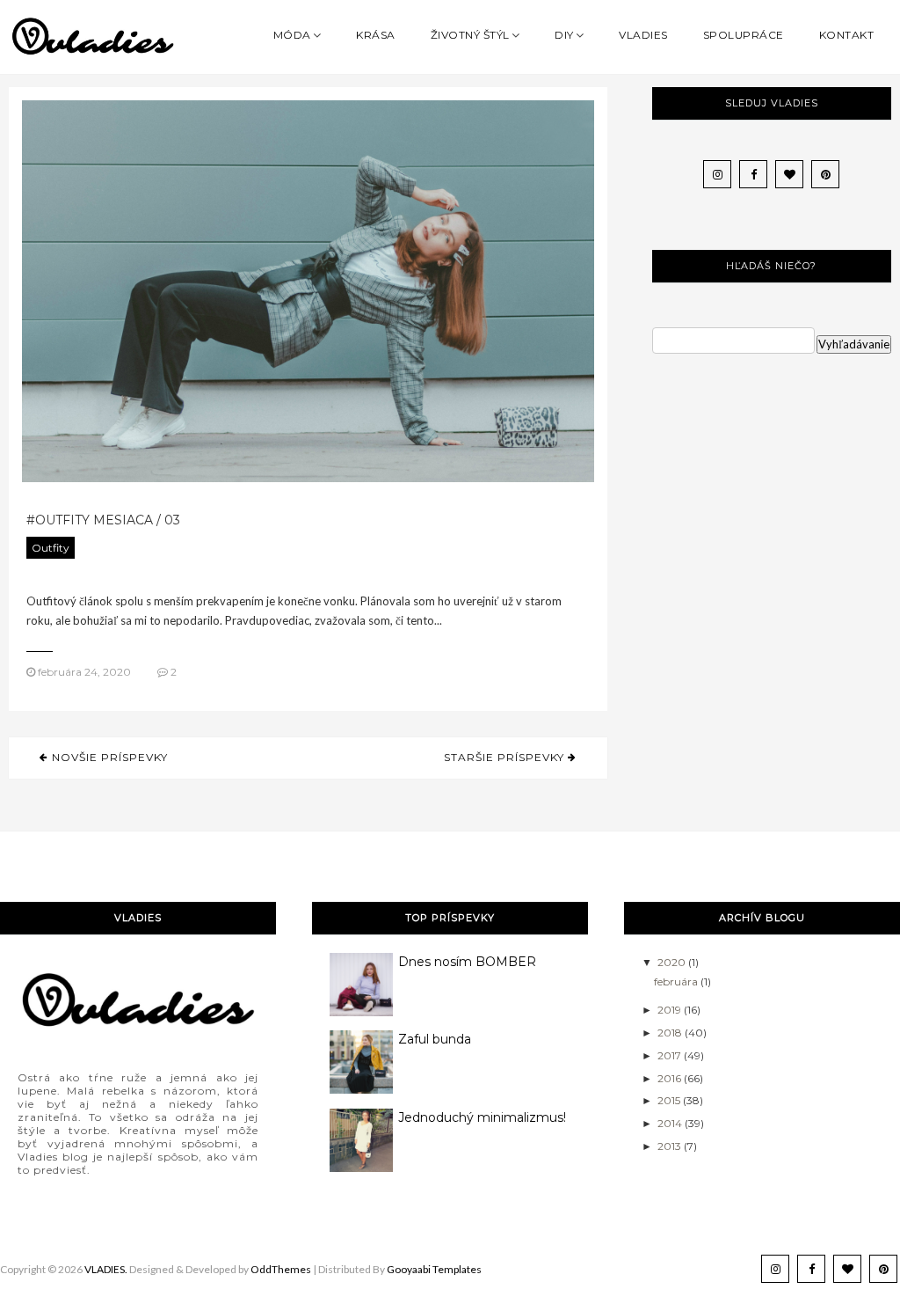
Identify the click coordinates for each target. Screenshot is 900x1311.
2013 (670, 1146)
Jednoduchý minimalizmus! (482, 1117)
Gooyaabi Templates (434, 1269)
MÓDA (292, 34)
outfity (50, 547)
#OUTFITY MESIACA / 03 (103, 520)
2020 (672, 962)
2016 (670, 1078)
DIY (564, 34)
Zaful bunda (434, 1039)
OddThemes (280, 1269)
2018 (671, 1032)
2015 (670, 1100)
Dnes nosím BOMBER (467, 962)
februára (677, 981)
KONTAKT (847, 34)
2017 (670, 1055)
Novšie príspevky (108, 757)
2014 (671, 1123)
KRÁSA (376, 34)
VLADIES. (105, 1269)
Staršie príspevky (506, 757)
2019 (670, 1009)
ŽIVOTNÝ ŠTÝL (470, 34)
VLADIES (643, 34)
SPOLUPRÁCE (743, 34)
